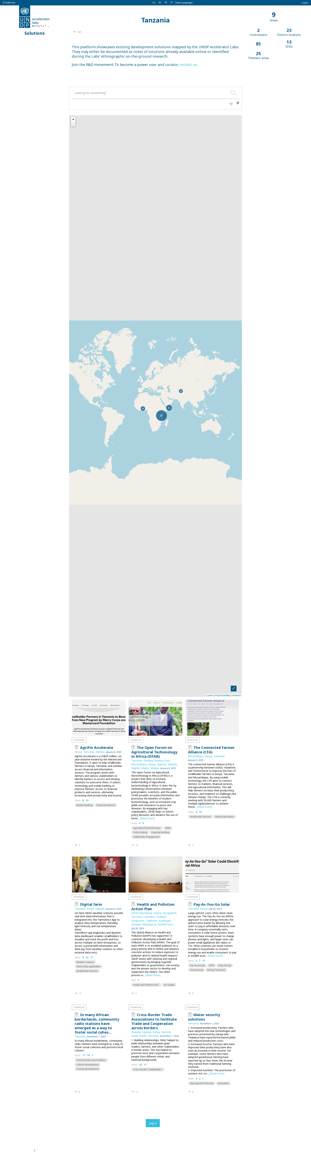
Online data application (88, 966)
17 (91, 957)
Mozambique (139, 764)
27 (161, 415)
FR (166, 2)
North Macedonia (141, 913)
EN (154, 2)
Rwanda (172, 764)
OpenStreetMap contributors (228, 695)
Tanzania (89, 752)
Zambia (100, 752)
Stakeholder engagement (146, 836)
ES (160, 2)
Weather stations (85, 962)
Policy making (140, 832)
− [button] (73, 124)
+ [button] (73, 119)
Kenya (78, 752)
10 (86, 800)
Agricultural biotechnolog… (147, 828)
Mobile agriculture (224, 816)
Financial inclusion (106, 805)
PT (171, 2)
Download (79, 739)
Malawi (154, 768)
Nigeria (135, 768)
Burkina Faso (162, 760)
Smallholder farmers (200, 816)
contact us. (188, 64)
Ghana (145, 768)
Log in (305, 2)
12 (86, 957)
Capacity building (160, 832)
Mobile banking (84, 805)
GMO (168, 828)
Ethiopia (148, 760)
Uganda (161, 764)
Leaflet (210, 695)
